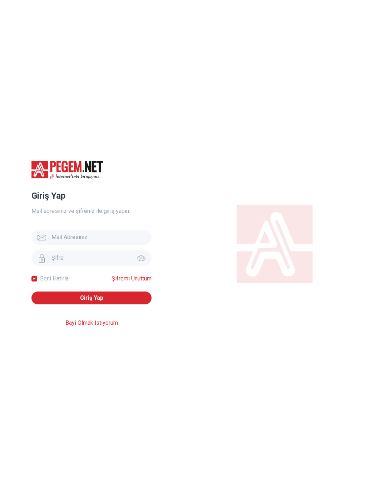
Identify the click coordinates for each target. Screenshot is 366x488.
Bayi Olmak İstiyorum (91, 322)
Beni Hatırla (54, 278)
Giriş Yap (91, 297)
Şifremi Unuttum (132, 278)
